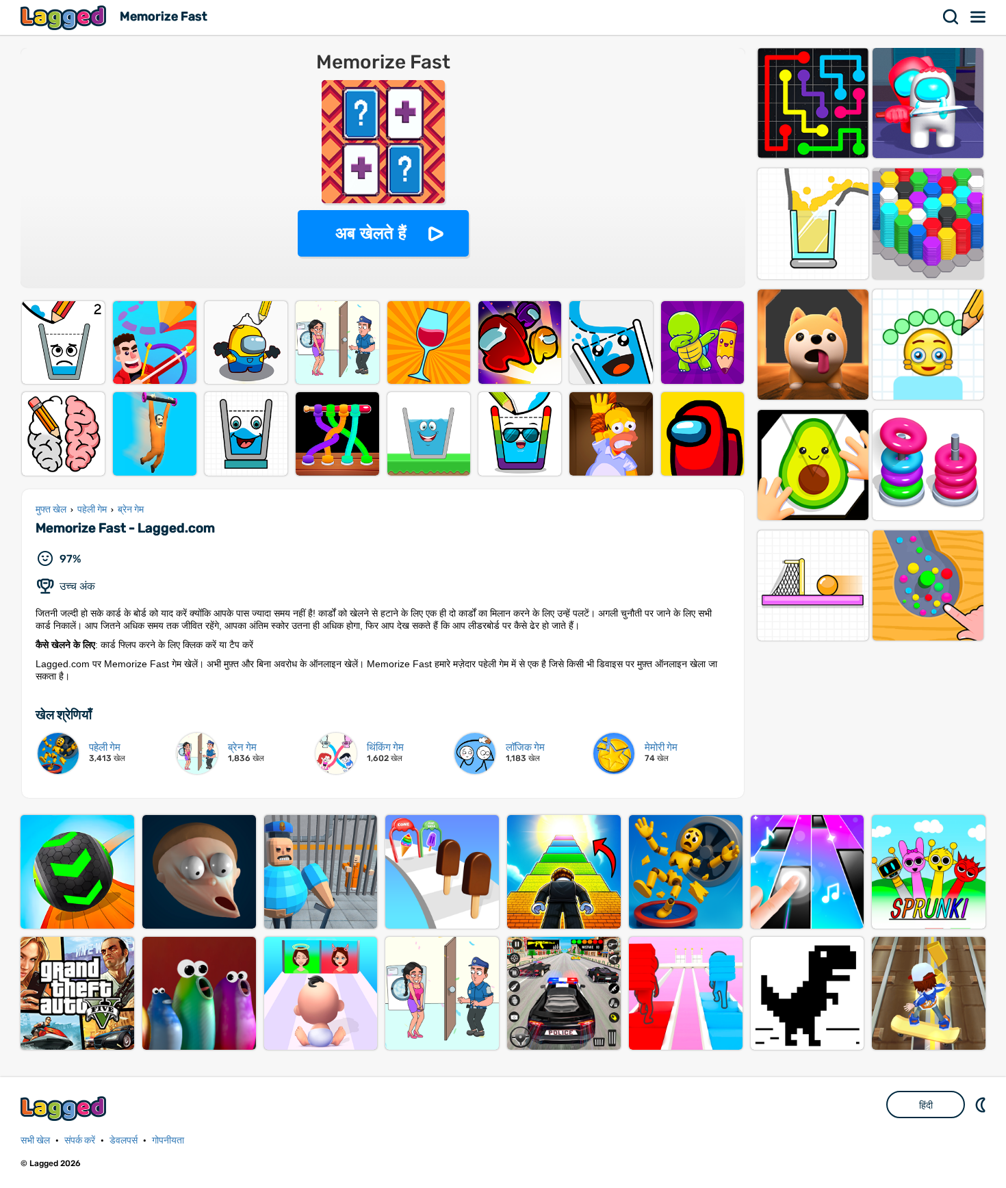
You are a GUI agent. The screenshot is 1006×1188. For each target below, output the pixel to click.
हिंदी (926, 1105)
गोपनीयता (168, 1140)
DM (982, 1104)
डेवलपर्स (123, 1140)
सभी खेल (35, 1140)
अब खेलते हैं (371, 233)
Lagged (65, 17)
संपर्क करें (79, 1140)
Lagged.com (65, 1108)
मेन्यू (978, 17)
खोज (951, 17)
